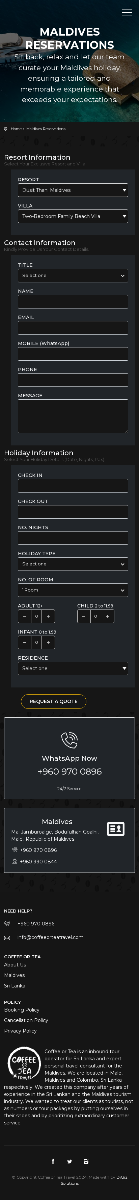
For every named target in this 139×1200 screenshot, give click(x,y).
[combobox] (73, 190)
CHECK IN (30, 475)
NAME (25, 291)
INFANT (37, 632)
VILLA (25, 206)
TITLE (25, 265)
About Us (15, 965)
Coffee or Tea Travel (34, 13)
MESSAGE (30, 396)
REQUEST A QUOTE (54, 701)
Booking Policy (21, 1010)
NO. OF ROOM (35, 580)
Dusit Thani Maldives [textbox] (46, 190)
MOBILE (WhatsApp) (43, 343)
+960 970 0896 (69, 771)
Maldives (14, 975)
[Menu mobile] (127, 14)
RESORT (28, 180)
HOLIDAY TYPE (37, 554)
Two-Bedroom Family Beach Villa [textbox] (61, 216)
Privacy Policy (20, 1031)
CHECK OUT (33, 501)
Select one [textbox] (35, 668)
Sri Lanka (14, 986)
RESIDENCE (33, 658)
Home (16, 128)
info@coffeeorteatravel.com (51, 937)
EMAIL (26, 317)
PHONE (27, 369)
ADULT (30, 606)
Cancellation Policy (26, 1020)
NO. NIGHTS (33, 527)
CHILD (95, 606)
